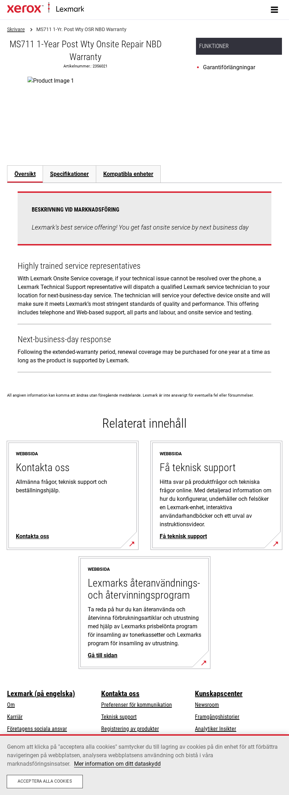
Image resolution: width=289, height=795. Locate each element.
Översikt (25, 174)
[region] (144, 764)
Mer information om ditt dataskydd (117, 763)
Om (11, 704)
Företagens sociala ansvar (37, 728)
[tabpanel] (144, 283)
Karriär (15, 716)
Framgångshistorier (217, 716)
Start (88, 9)
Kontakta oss (120, 693)
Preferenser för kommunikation (136, 704)
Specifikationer (69, 174)
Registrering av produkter (130, 728)
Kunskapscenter (218, 693)
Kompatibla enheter (128, 174)
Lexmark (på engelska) (41, 693)
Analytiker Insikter (215, 728)
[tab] (25, 174)
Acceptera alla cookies (45, 781)
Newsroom (207, 704)
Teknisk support (119, 716)
